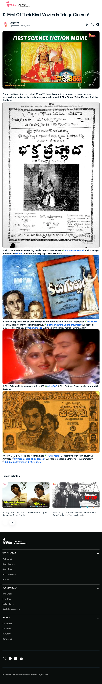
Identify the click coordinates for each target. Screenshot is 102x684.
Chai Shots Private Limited (19, 675)
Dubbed (19, 253)
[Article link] (26, 499)
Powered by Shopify (39, 675)
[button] (3, 4)
